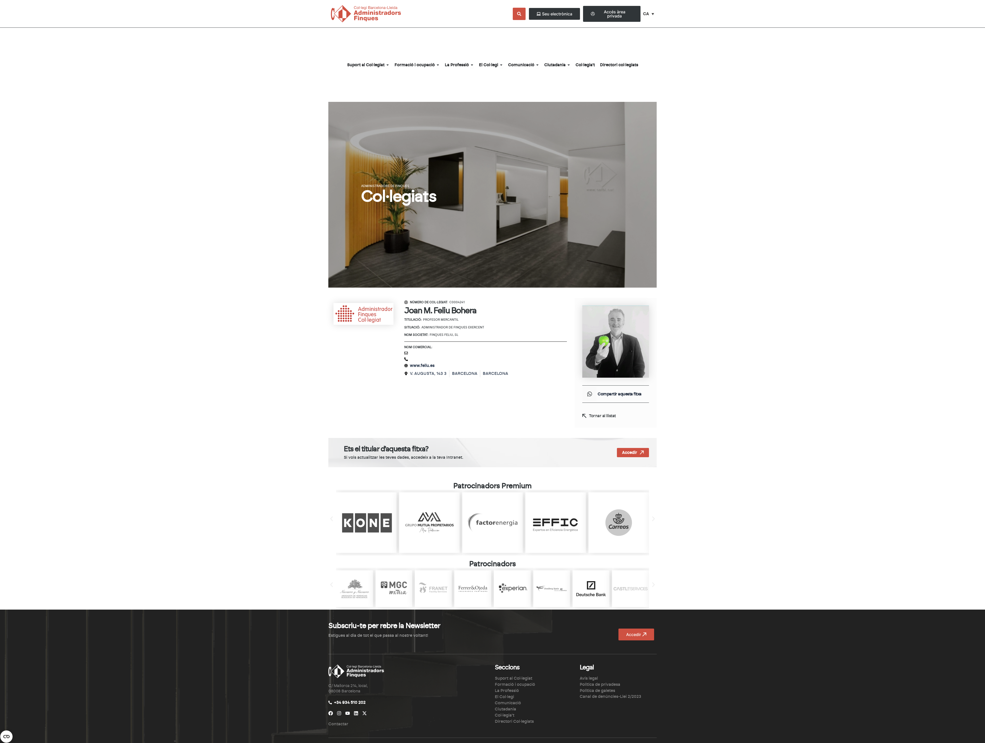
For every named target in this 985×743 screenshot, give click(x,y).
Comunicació (508, 703)
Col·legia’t (504, 715)
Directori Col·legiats (514, 721)
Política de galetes (597, 691)
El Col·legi (504, 697)
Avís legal (589, 678)
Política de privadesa (600, 684)
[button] (589, 394)
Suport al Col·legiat (513, 678)
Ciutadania (505, 709)
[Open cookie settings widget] (6, 736)
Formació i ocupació (515, 684)
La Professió (507, 691)
